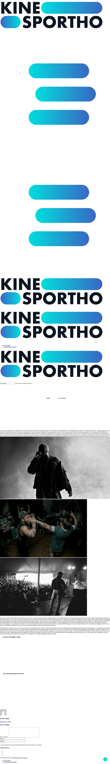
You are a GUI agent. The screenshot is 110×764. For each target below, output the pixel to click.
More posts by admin (5, 721)
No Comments (62, 398)
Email (2, 740)
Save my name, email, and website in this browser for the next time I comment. (22, 745)
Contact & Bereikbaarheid (10, 762)
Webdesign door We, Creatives (19, 757)
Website (2, 742)
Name (2, 738)
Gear (55, 393)
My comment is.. (4, 737)
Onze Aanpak (6, 760)
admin (48, 398)
